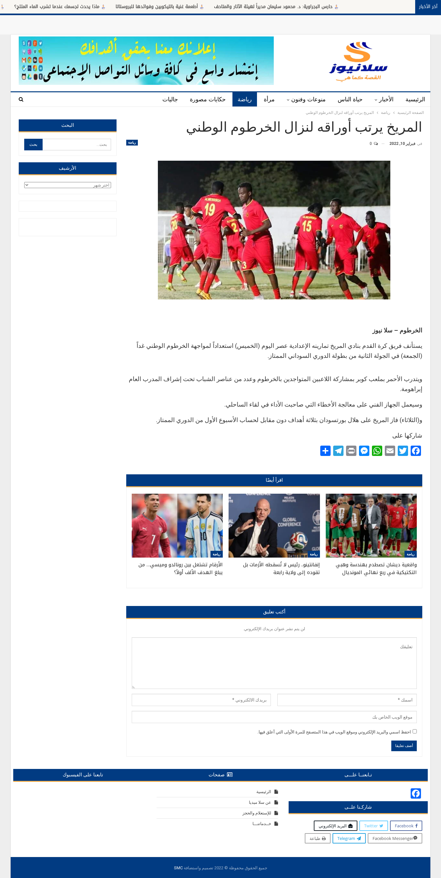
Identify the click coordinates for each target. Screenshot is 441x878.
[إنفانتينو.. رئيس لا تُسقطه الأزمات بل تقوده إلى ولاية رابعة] (274, 526)
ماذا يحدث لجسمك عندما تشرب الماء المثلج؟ (88, 6)
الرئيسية (415, 99)
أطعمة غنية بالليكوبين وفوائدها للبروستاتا (189, 6)
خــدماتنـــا (261, 823)
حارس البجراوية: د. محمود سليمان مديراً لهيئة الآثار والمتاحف (305, 6)
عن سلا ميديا (260, 802)
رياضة (245, 99)
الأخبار (386, 99)
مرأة (269, 99)
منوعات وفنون (308, 99)
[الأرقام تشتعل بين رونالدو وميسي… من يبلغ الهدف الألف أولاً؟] (177, 526)
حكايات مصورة (208, 99)
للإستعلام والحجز (256, 813)
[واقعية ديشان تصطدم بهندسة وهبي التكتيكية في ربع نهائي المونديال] (371, 526)
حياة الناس (350, 99)
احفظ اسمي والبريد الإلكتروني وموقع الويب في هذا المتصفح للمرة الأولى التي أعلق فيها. (334, 732)
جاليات (170, 99)
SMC (178, 867)
